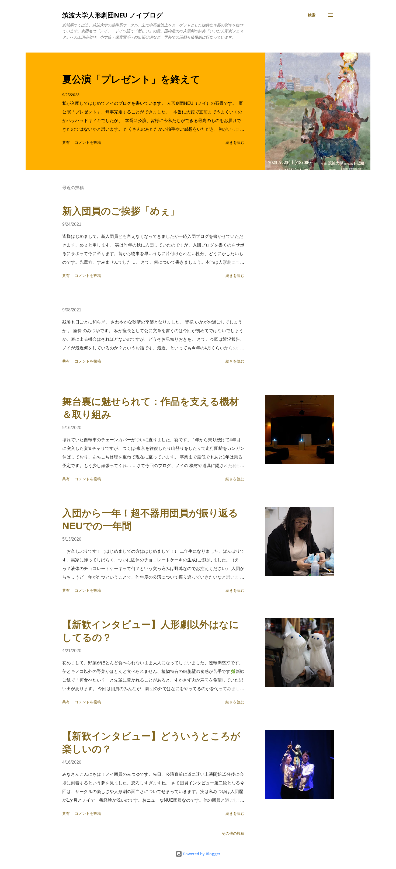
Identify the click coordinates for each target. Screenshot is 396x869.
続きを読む (234, 142)
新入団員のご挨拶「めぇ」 (121, 211)
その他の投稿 (233, 833)
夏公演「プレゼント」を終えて (131, 79)
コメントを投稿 (88, 142)
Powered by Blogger (201, 853)
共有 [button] (66, 142)
